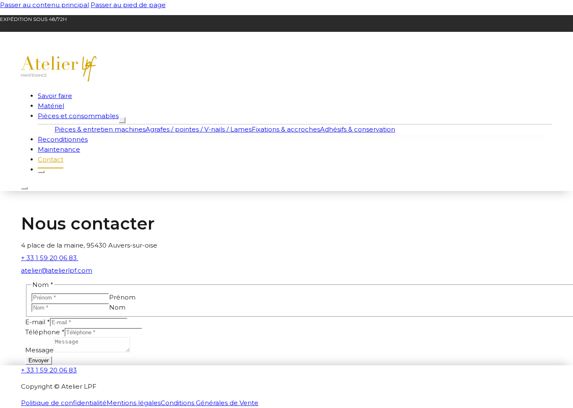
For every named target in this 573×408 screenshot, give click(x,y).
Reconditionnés (63, 139)
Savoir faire (55, 96)
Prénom (122, 297)
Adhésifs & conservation (357, 129)
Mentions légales (134, 403)
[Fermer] (41, 171)
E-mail (37, 322)
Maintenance (59, 149)
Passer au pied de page (128, 5)
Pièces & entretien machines (100, 129)
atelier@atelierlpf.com (56, 270)
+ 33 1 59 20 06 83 (49, 258)
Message (39, 350)
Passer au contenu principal (44, 5)
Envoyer (39, 360)
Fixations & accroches (286, 129)
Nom (117, 307)
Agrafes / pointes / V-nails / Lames (199, 129)
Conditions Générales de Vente (209, 403)
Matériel (51, 106)
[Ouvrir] (24, 188)
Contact (50, 159)
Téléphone (45, 332)
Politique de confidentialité (64, 403)
